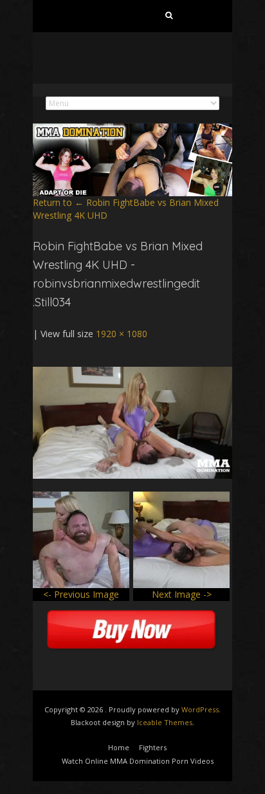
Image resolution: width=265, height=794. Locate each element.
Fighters (153, 747)
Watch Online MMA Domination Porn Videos (138, 761)
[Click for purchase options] (132, 373)
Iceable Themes (164, 722)
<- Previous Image (81, 594)
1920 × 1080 (121, 334)
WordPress (200, 709)
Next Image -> (182, 594)
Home (118, 747)
